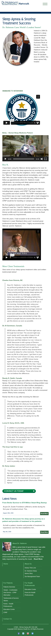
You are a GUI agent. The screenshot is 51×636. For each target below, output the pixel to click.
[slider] (23, 159)
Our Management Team (32, 576)
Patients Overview (9, 587)
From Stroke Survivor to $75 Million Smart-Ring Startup (24, 503)
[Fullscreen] (45, 159)
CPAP (5, 612)
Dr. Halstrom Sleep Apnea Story (31, 572)
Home (5, 564)
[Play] (5, 159)
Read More (44, 513)
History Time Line (30, 568)
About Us (28, 564)
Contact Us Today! (19, 491)
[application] (25, 148)
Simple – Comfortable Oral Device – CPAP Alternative (10, 592)
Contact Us (7, 619)
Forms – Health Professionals (8, 605)
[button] (25, 148)
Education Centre (9, 609)
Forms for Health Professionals (30, 594)
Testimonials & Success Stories (11, 599)
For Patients (8, 583)
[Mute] (42, 159)
